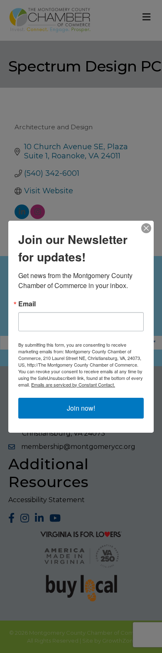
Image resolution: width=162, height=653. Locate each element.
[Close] (146, 228)
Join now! (81, 408)
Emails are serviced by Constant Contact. (73, 384)
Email (27, 304)
